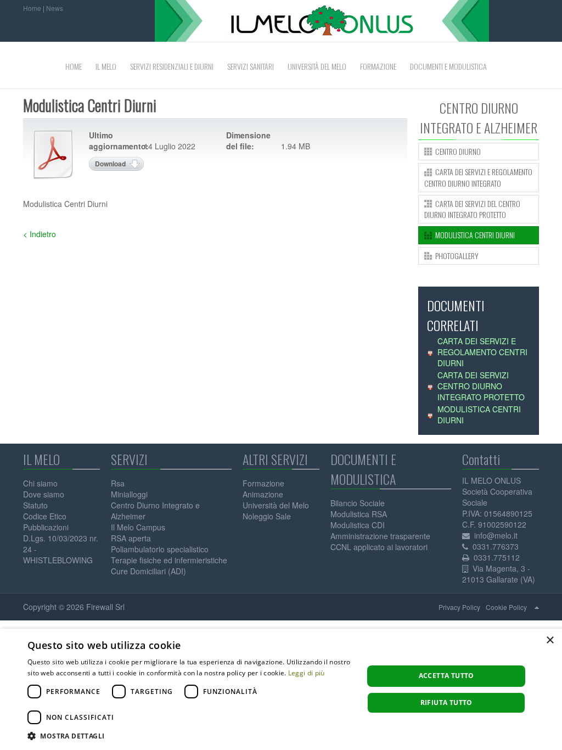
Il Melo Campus (138, 527)
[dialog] (281, 689)
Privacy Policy (459, 607)
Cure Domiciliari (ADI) (148, 571)
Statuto (35, 505)
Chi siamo (40, 483)
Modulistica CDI (357, 524)
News (54, 8)
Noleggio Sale (267, 516)
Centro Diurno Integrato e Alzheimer (155, 511)
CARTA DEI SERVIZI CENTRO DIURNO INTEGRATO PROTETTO (481, 386)
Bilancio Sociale (357, 502)
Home (32, 8)
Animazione (263, 494)
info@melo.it (496, 535)
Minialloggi (129, 494)
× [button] (550, 640)
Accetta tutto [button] (446, 675)
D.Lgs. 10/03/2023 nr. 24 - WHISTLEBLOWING (60, 549)
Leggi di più (306, 673)
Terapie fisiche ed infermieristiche (169, 560)
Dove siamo (43, 494)
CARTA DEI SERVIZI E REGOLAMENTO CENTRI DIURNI (482, 351)
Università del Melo (276, 505)
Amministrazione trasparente (380, 535)
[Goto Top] (537, 606)
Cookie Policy (506, 607)
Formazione (263, 483)
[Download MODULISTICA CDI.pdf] (53, 154)
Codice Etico (44, 516)
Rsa (118, 483)
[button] (190, 736)
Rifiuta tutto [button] (446, 702)
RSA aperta (131, 538)
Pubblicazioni (46, 527)
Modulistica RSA (358, 513)
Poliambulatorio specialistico (160, 549)
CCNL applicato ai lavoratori (379, 546)
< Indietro (39, 233)
